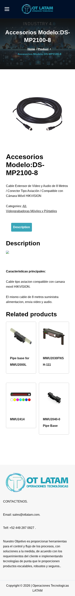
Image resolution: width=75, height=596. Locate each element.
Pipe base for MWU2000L (19, 361)
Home (31, 49)
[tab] (21, 227)
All (24, 206)
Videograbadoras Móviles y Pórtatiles (31, 211)
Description (21, 227)
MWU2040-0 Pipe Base (51, 422)
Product (43, 49)
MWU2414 (17, 419)
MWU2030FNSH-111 (53, 361)
